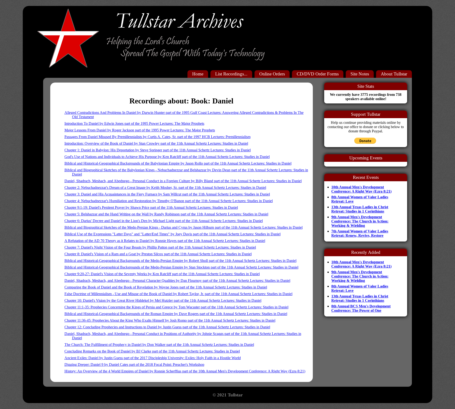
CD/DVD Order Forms (318, 73)
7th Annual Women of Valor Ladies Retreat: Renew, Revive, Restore (359, 233)
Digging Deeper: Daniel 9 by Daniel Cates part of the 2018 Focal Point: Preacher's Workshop (134, 365)
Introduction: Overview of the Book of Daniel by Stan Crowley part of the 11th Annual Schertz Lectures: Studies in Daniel (156, 143)
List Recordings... (231, 73)
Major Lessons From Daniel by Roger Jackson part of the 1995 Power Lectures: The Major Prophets (139, 130)
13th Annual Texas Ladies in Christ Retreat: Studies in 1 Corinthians (359, 209)
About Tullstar (394, 73)
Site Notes (359, 73)
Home (197, 73)
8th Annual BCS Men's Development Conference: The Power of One (361, 308)
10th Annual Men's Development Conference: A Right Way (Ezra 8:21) (361, 189)
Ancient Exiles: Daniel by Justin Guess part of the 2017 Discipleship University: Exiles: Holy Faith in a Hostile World (152, 358)
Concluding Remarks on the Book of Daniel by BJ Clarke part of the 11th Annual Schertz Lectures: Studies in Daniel (152, 351)
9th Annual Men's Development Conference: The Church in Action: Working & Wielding (359, 221)
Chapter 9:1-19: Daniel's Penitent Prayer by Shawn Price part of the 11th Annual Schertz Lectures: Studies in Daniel (151, 207)
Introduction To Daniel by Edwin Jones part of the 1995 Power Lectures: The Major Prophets (134, 123)
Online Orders (272, 73)
